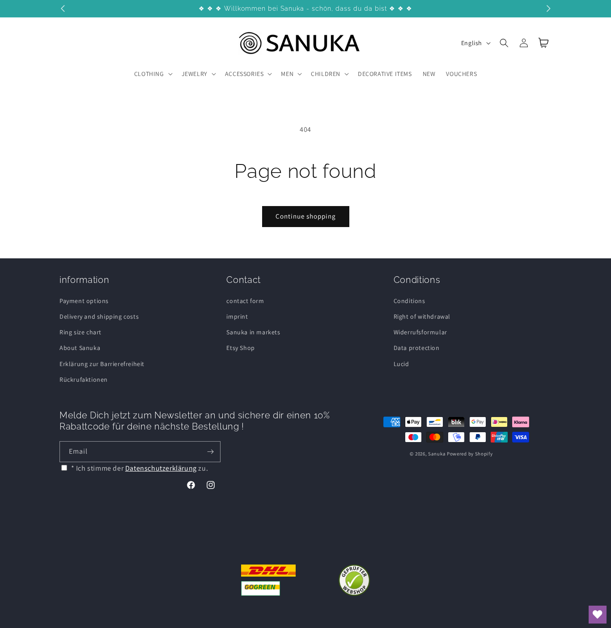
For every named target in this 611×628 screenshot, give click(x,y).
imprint (237, 316)
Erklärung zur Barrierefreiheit (101, 364)
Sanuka (437, 454)
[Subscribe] (210, 451)
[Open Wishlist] (598, 615)
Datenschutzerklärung (161, 468)
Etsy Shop (240, 348)
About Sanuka (79, 348)
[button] (152, 73)
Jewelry (195, 74)
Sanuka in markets (253, 332)
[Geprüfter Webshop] (354, 580)
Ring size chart (80, 332)
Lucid (401, 364)
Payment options (84, 301)
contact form (245, 301)
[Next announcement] (548, 8)
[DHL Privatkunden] (269, 580)
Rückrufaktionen (83, 379)
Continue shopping (306, 216)
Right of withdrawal (422, 316)
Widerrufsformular (420, 332)
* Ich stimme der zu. (139, 468)
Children (325, 74)
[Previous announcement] (62, 8)
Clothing (149, 74)
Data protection (417, 348)
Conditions (409, 301)
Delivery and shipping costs (99, 316)
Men (287, 74)
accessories (244, 74)
